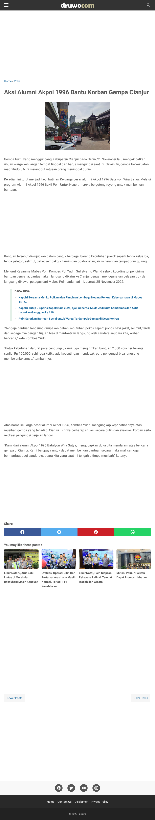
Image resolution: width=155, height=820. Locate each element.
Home (50, 801)
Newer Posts (14, 698)
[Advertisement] (77, 45)
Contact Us (64, 801)
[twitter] (59, 532)
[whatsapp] (132, 532)
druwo (82, 814)
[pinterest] (96, 532)
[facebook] (22, 532)
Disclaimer (81, 801)
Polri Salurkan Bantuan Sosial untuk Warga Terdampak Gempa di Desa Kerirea (69, 318)
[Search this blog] (148, 5)
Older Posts (140, 698)
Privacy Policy (99, 801)
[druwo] (77, 5)
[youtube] (84, 788)
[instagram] (96, 788)
